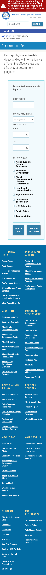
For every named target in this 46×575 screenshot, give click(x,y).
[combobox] (22, 119)
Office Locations (9, 471)
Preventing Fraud (32, 377)
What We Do (7, 444)
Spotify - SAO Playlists (11, 549)
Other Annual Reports (11, 303)
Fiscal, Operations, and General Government (24, 180)
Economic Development (22, 172)
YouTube (5, 539)
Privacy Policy (31, 525)
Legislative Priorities (11, 456)
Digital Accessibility (33, 520)
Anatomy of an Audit (10, 322)
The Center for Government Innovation (31, 323)
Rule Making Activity (33, 530)
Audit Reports (8, 266)
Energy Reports (8, 278)
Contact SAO (7, 483)
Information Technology (22, 201)
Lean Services (31, 330)
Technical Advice (32, 360)
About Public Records (11, 495)
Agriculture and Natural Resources (24, 164)
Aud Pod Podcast (9, 544)
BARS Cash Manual (10, 399)
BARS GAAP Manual (10, 395)
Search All (18, 230)
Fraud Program (31, 407)
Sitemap (28, 535)
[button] (32, 119)
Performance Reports (11, 283)
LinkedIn (5, 534)
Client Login (7, 569)
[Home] (21, 17)
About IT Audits (8, 342)
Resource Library (32, 355)
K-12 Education (23, 206)
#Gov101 (29, 365)
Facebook (6, 525)
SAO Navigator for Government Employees (9, 463)
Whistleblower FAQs (33, 419)
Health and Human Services (24, 189)
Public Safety (22, 211)
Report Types (7, 261)
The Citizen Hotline (33, 402)
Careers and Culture (33, 444)
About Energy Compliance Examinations (8, 364)
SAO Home (6, 36)
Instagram (6, 530)
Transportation (23, 216)
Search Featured (33, 230)
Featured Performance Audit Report (33, 263)
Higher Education (24, 195)
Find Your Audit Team (11, 317)
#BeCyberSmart (32, 343)
